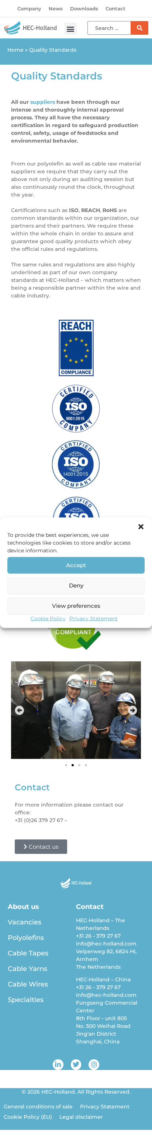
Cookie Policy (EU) (28, 1117)
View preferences (76, 605)
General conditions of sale (38, 1106)
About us (23, 907)
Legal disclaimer (81, 1117)
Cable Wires (28, 984)
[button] (141, 526)
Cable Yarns (27, 969)
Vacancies (24, 922)
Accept (76, 565)
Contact (115, 8)
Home (15, 50)
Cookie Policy (48, 618)
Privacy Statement (93, 618)
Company (29, 8)
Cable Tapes (28, 953)
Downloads (84, 8)
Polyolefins (26, 938)
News (56, 8)
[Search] (139, 28)
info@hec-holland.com (99, 820)
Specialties (26, 1000)
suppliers (42, 102)
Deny (76, 585)
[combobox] (109, 28)
